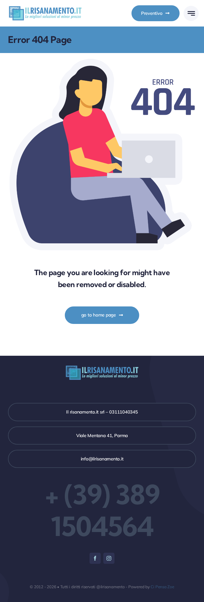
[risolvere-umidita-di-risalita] (45, 6)
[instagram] (108, 558)
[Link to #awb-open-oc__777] (191, 13)
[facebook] (95, 558)
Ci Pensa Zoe (162, 586)
